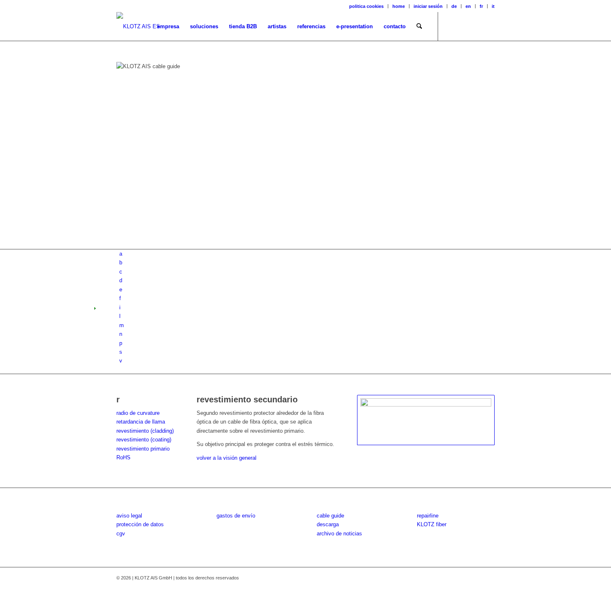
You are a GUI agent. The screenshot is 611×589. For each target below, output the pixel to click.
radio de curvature (138, 413)
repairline (428, 516)
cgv (120, 533)
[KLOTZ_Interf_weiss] (138, 26)
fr (481, 6)
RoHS (123, 457)
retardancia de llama (140, 422)
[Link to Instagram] (463, 26)
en (468, 6)
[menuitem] (366, 6)
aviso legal (129, 516)
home (398, 6)
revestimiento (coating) (143, 439)
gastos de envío (236, 516)
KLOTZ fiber (431, 524)
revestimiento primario (143, 449)
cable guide (330, 516)
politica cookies (366, 6)
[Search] (419, 26)
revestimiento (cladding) (145, 431)
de (454, 6)
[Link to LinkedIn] (488, 26)
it (493, 6)
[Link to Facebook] (451, 26)
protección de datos (140, 524)
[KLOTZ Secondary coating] (426, 420)
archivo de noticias (339, 533)
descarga (328, 524)
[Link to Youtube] (476, 26)
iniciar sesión (428, 6)
